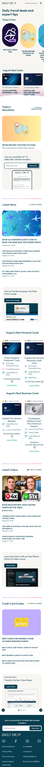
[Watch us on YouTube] (3, 741)
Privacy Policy (7, 751)
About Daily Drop (8, 746)
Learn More (12, 385)
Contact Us (27, 751)
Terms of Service (8, 756)
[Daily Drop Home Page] (9, 3)
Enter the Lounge (12, 300)
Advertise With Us (29, 756)
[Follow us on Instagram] (27, 741)
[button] (41, 3)
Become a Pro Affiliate (31, 761)
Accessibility (27, 746)
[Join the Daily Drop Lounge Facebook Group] (15, 741)
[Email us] (39, 741)
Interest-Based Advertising (7, 763)
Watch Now (10, 565)
